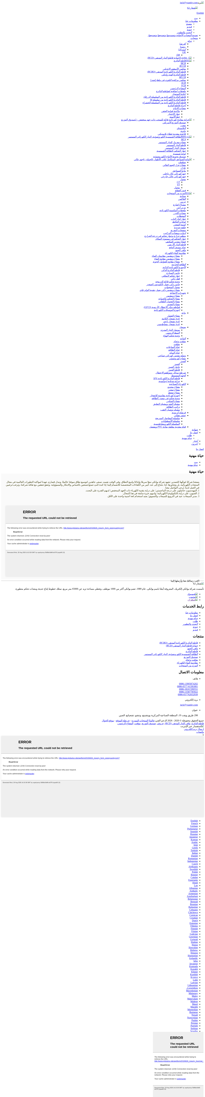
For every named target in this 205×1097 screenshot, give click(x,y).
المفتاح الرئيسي (125, 723)
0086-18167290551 (188, 689)
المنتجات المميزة (140, 720)
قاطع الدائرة (198, 723)
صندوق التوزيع (149, 723)
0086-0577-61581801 (187, 686)
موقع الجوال (108, 720)
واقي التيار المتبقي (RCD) (177, 723)
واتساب (200, 732)
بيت (196, 462)
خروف (160, 723)
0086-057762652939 (188, 694)
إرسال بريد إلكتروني (194, 729)
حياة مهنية (193, 465)
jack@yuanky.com (189, 2)
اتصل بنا (200, 449)
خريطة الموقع (123, 720)
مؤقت (137, 723)
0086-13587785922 (188, 692)
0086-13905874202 (188, 683)
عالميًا (152, 720)
